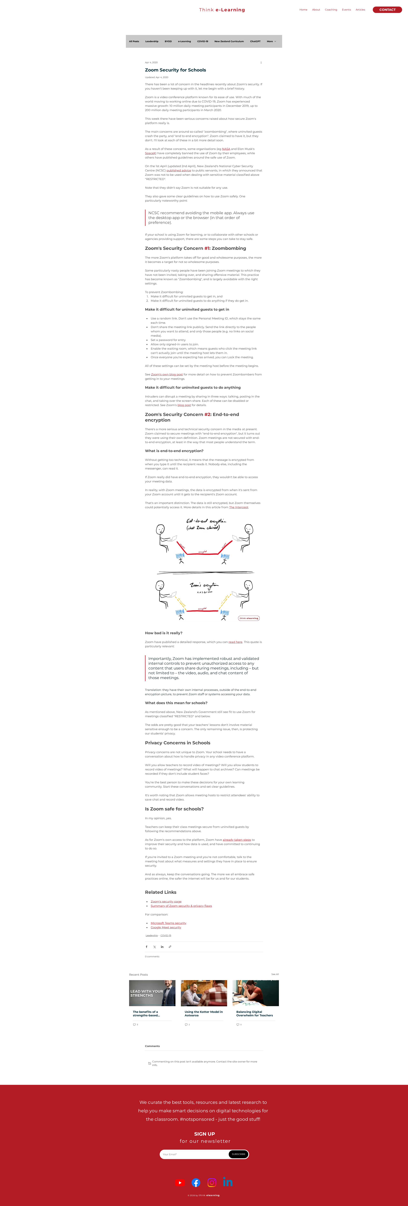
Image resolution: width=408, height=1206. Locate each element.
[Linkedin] (228, 1182)
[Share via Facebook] (146, 946)
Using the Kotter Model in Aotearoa (204, 1013)
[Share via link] (169, 946)
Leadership (151, 41)
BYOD (168, 41)
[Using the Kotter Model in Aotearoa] (204, 993)
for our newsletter (205, 1141)
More (270, 41)
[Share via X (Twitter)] (154, 946)
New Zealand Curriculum (229, 41)
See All (275, 974)
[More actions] (261, 62)
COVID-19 (202, 41)
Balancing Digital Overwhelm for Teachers (254, 1013)
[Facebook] (196, 1182)
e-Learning (184, 41)
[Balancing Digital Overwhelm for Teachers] (256, 993)
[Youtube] (180, 1182)
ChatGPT (255, 41)
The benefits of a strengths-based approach (145, 1013)
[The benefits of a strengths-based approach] (152, 993)
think (202, 1195)
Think (222, 9)
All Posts (134, 41)
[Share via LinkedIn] (162, 946)
